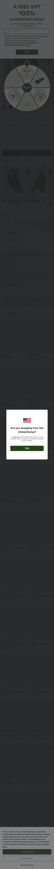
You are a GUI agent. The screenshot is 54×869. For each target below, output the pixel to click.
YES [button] (27, 448)
